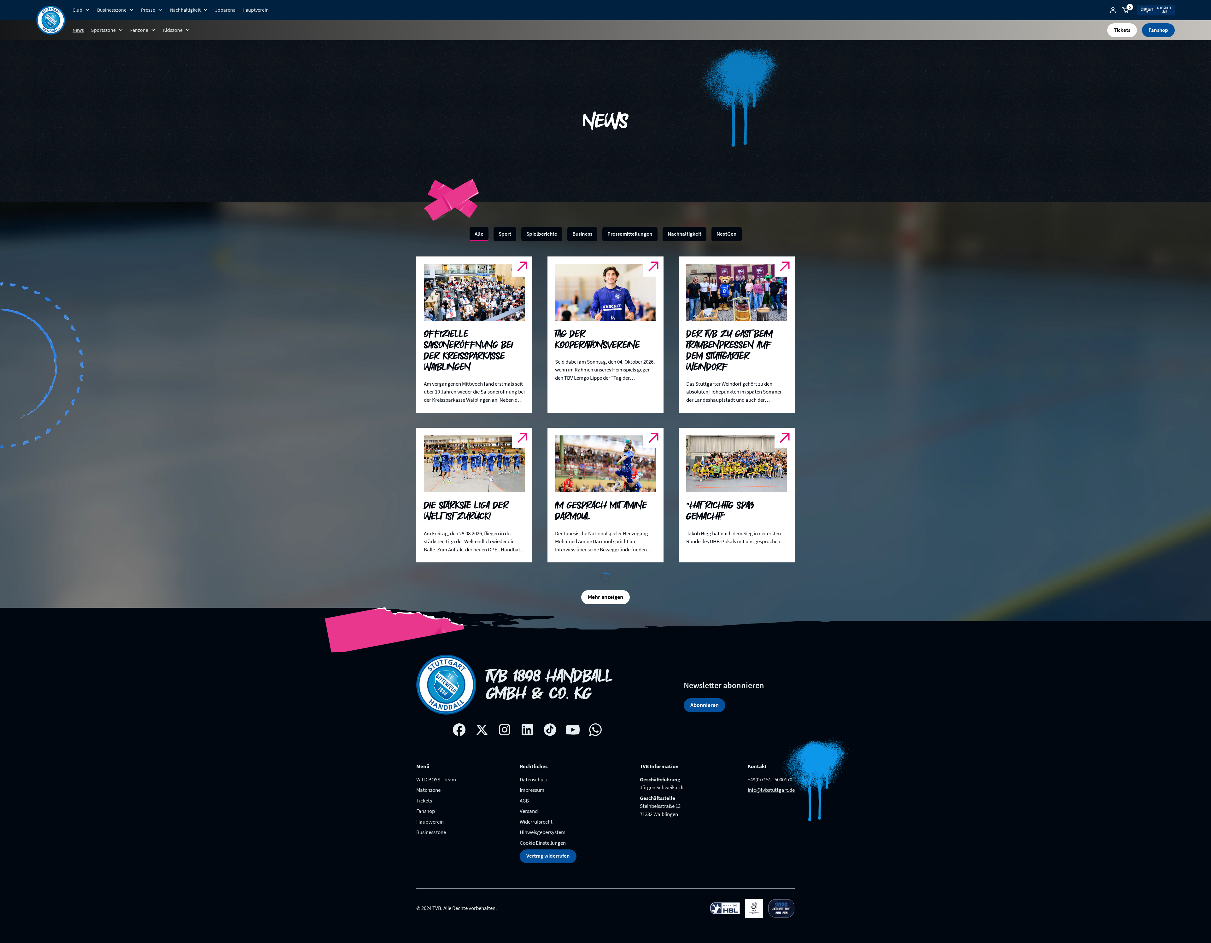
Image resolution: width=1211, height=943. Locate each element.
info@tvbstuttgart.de (771, 779)
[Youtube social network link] (572, 719)
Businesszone (431, 822)
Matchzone (428, 779)
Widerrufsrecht (536, 811)
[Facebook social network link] (459, 719)
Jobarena (225, 10)
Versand (529, 800)
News (78, 30)
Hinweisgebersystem (542, 822)
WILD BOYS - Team (436, 769)
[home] (50, 20)
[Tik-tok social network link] (550, 719)
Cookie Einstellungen (543, 832)
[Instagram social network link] (504, 719)
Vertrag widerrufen (548, 845)
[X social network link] (481, 719)
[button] (81, 10)
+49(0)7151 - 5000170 (770, 769)
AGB (524, 790)
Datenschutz (533, 769)
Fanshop (1158, 29)
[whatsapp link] (595, 719)
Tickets (1122, 29)
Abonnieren (704, 695)
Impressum (532, 779)
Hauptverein (256, 10)
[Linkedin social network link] (527, 719)
